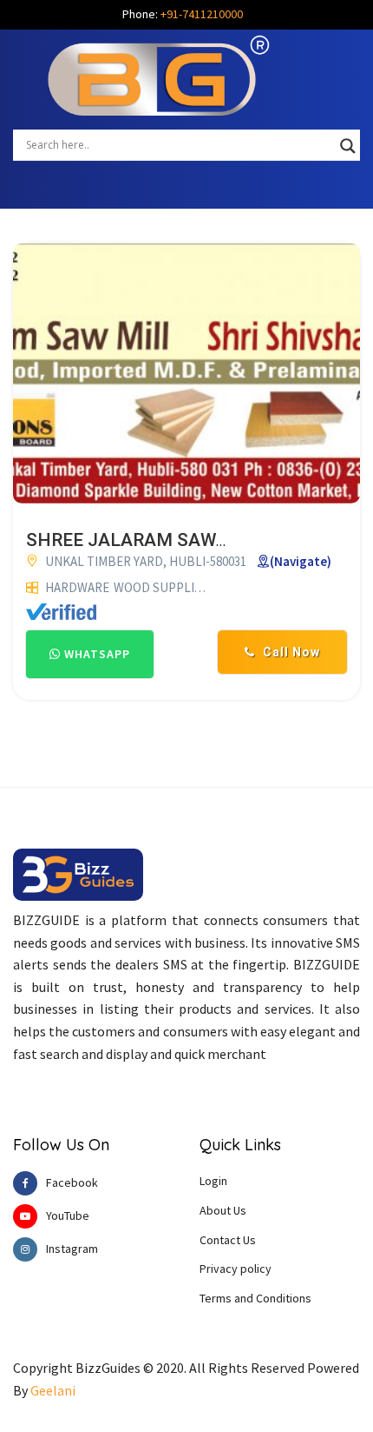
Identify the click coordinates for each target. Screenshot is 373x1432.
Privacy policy (236, 1268)
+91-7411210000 (201, 14)
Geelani (52, 1390)
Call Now (289, 652)
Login (213, 1181)
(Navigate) (300, 561)
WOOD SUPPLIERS (165, 587)
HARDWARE (77, 587)
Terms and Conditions (255, 1298)
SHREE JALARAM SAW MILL (144, 540)
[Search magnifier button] (348, 146)
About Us (223, 1210)
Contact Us (228, 1240)
